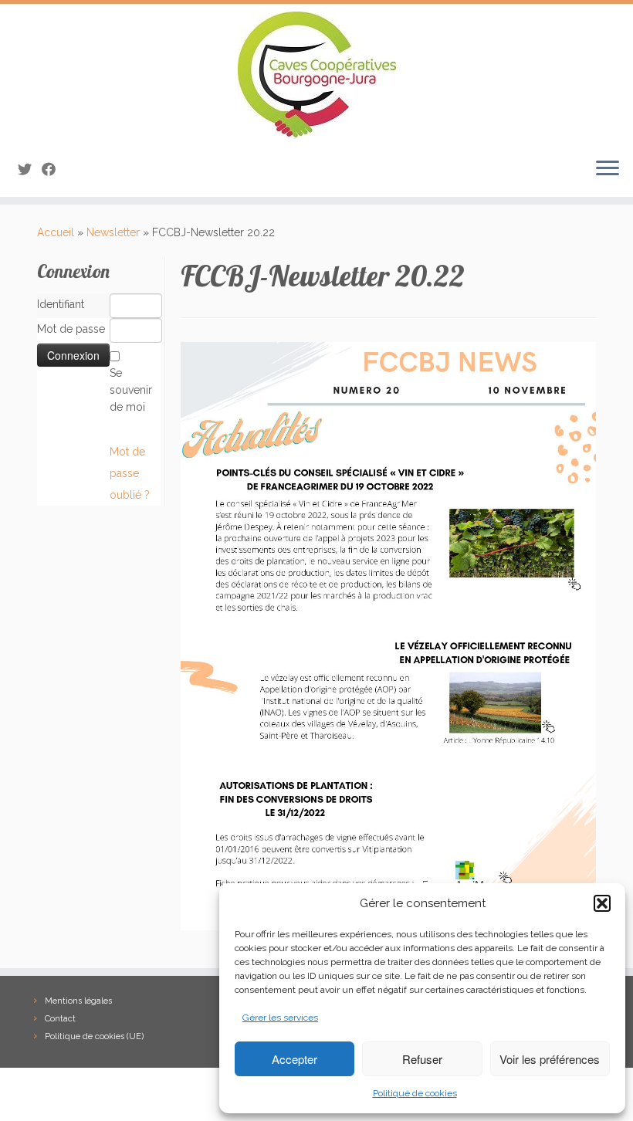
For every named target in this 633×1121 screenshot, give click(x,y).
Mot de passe (71, 329)
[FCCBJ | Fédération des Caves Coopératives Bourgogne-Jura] (316, 74)
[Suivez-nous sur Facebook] (54, 169)
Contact (60, 1019)
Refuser (422, 1059)
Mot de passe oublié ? (130, 473)
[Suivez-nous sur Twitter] (30, 169)
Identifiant (60, 304)
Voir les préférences (549, 1059)
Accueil (55, 232)
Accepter (294, 1059)
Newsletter (113, 232)
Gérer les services (280, 1017)
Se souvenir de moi (131, 390)
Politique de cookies (415, 1093)
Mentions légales (78, 1001)
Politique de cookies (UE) (94, 1036)
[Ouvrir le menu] (607, 169)
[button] (602, 903)
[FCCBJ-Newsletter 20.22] (388, 635)
